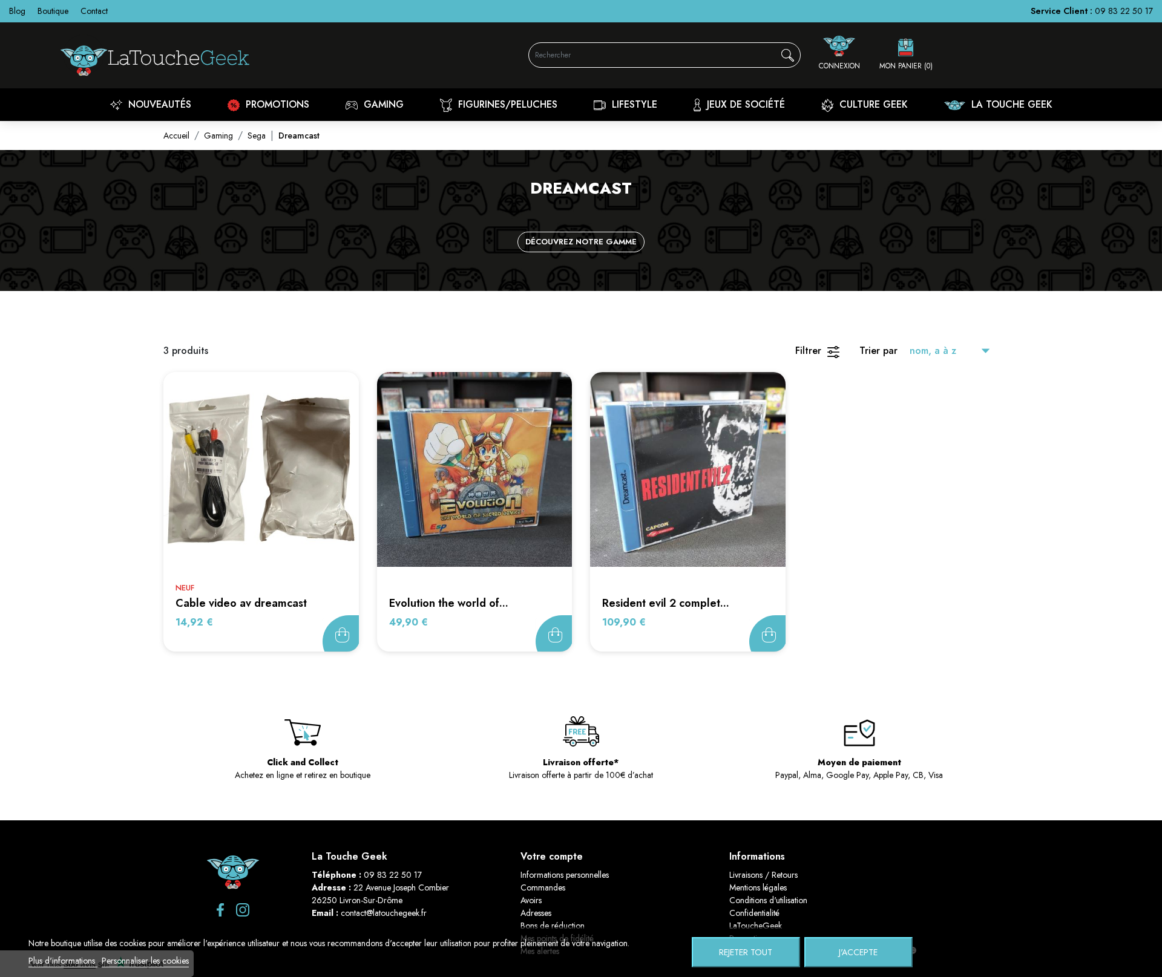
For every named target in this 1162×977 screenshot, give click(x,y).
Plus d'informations (62, 961)
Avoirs (531, 900)
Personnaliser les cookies (145, 961)
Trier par (878, 351)
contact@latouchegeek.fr (384, 913)
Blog (17, 11)
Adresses (535, 913)
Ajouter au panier (341, 633)
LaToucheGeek (755, 926)
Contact (94, 11)
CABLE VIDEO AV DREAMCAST (241, 603)
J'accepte (858, 952)
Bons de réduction (552, 926)
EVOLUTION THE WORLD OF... (448, 603)
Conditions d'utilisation (768, 900)
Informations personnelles (564, 875)
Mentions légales (758, 887)
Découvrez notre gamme (581, 241)
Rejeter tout (745, 952)
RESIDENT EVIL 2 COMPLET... (665, 603)
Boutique (53, 11)
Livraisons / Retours (763, 875)
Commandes (542, 887)
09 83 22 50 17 (1124, 11)
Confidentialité (754, 913)
